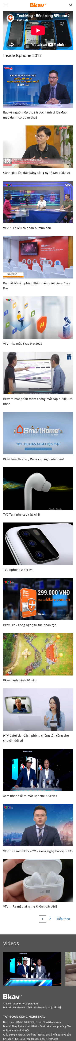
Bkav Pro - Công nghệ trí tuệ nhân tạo (29, 625)
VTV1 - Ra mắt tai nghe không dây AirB (30, 906)
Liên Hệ (57, 1007)
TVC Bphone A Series (18, 570)
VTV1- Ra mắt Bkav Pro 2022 (22, 344)
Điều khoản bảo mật (14, 1007)
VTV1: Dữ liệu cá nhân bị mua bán (27, 228)
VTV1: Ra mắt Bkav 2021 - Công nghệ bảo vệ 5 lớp (38, 851)
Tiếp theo (63, 919)
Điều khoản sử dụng (39, 1007)
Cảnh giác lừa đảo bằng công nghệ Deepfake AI (36, 173)
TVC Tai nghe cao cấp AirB (21, 514)
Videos (11, 943)
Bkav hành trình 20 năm (20, 680)
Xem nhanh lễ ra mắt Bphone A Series (30, 796)
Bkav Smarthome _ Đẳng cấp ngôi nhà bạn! (33, 459)
